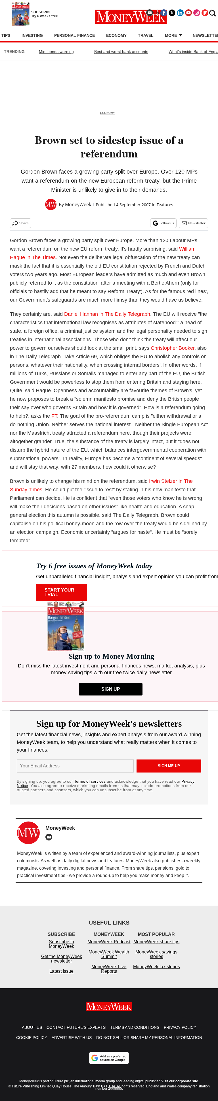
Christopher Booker (172, 348)
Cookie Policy (31, 1037)
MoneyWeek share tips (156, 941)
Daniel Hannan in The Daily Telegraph (107, 314)
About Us (32, 1027)
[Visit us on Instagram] (196, 12)
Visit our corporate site (179, 1081)
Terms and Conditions (134, 1027)
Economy (116, 35)
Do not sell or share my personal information (149, 1037)
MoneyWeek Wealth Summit (109, 954)
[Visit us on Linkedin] (180, 12)
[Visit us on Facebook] (163, 12)
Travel (146, 35)
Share (24, 223)
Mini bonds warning (56, 51)
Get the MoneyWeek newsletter (61, 958)
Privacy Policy (180, 1027)
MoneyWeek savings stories (156, 954)
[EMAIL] (50, 837)
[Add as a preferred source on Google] (109, 1058)
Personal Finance (74, 35)
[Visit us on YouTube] (188, 12)
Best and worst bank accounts (121, 51)
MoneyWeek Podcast (108, 941)
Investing (32, 35)
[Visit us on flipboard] (205, 12)
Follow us (167, 223)
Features (165, 204)
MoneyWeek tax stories (156, 966)
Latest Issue (61, 971)
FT (54, 416)
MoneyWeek (78, 204)
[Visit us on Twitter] (172, 12)
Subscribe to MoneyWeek (61, 944)
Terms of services (90, 781)
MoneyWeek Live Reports (108, 969)
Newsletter (197, 223)
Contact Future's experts (76, 1027)
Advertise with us (72, 1037)
